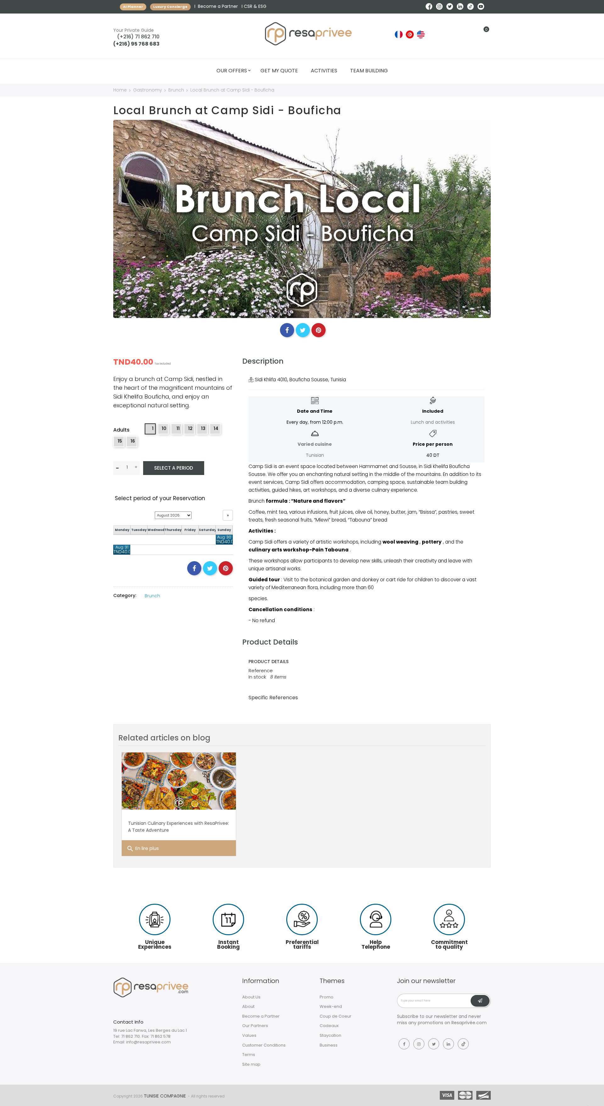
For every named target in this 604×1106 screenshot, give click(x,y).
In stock (257, 676)
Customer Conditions (264, 1045)
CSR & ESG (255, 6)
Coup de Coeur (335, 1016)
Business (329, 1045)
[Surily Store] (151, 987)
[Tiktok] (463, 1043)
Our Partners (255, 1026)
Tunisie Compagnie (165, 1096)
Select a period (173, 468)
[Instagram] (418, 1043)
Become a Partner (218, 6)
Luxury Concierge (170, 6)
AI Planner (133, 6)
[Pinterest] (318, 330)
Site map (251, 1064)
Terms (248, 1055)
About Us (251, 997)
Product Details (270, 642)
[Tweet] (303, 330)
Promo (326, 997)
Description (262, 361)
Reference (261, 670)
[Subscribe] (480, 1001)
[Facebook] (404, 1043)
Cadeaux (329, 1026)
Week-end (331, 1006)
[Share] (287, 330)
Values (249, 1035)
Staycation (330, 1035)
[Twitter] (433, 1043)
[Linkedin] (448, 1043)
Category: (124, 595)
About (248, 1006)
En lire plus (142, 848)
